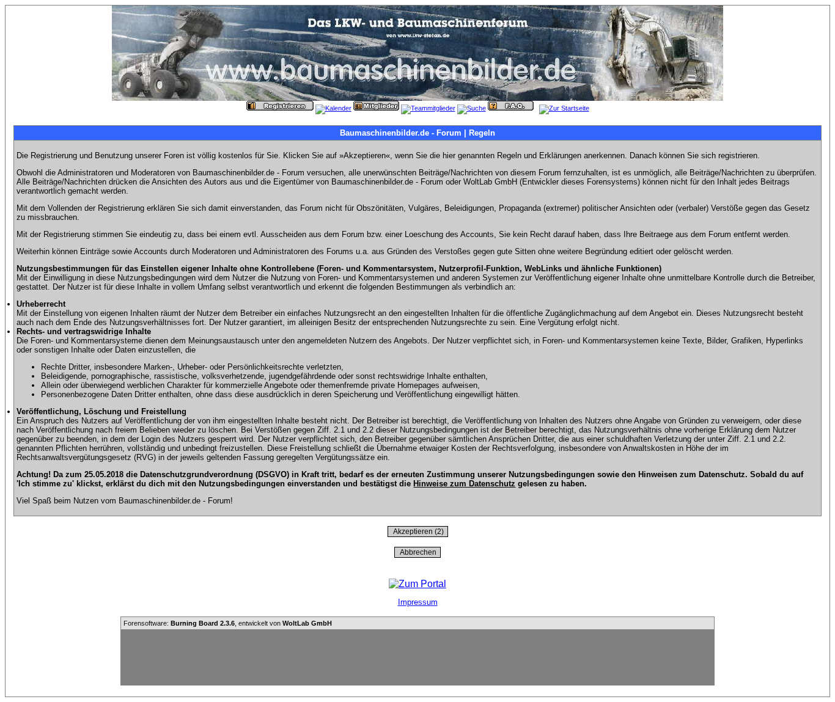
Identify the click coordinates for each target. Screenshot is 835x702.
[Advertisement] (417, 657)
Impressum (418, 602)
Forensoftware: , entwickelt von (227, 623)
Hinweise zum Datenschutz (464, 483)
